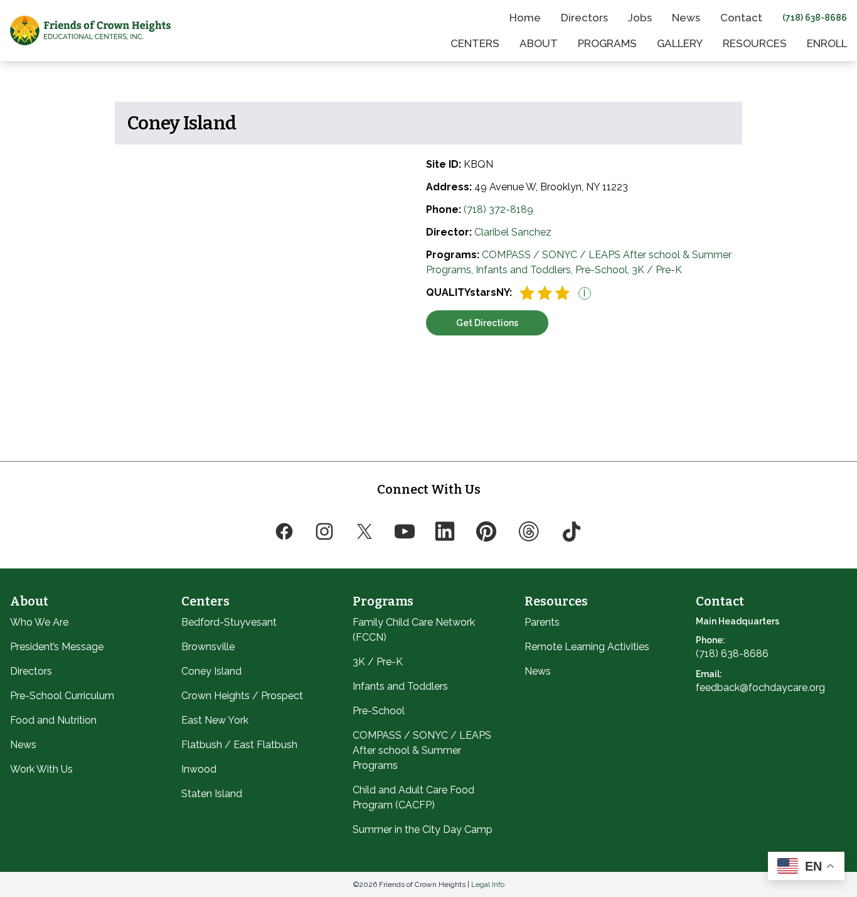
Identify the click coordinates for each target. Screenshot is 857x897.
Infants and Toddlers (400, 686)
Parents (542, 622)
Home (525, 17)
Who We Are (39, 622)
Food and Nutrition (53, 720)
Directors (584, 17)
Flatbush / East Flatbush (239, 745)
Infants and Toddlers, (525, 270)
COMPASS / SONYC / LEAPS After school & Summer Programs (422, 750)
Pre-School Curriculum (62, 696)
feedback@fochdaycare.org (760, 687)
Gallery (680, 43)
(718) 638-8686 (814, 18)
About (538, 43)
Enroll (827, 43)
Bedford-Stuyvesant (229, 622)
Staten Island (211, 794)
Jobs (640, 17)
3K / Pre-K (657, 270)
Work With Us (41, 769)
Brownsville (208, 647)
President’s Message (57, 647)
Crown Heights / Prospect (242, 696)
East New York (214, 720)
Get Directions (487, 323)
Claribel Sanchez (512, 232)
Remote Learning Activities (586, 647)
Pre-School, (603, 270)
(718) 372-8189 (498, 209)
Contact (741, 17)
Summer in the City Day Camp (422, 829)
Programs (607, 43)
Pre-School (379, 711)
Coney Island (211, 671)
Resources (755, 43)
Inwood (198, 769)
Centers (474, 43)
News (686, 17)
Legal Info (487, 884)
